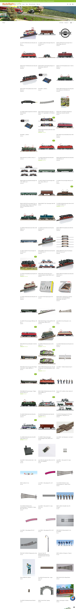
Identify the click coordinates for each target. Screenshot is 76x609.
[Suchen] (67, 4)
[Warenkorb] (72, 4)
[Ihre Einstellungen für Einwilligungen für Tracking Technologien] (74, 607)
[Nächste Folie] (35, 33)
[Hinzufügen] (35, 40)
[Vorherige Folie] (22, 33)
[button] (66, 22)
